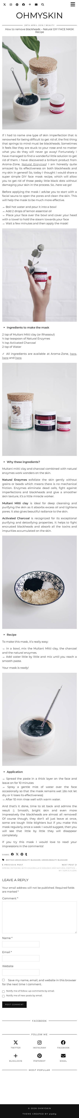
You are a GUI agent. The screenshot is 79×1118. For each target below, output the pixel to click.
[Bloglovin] (30, 4)
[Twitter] (4, 4)
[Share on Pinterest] (22, 854)
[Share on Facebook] (12, 854)
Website (7, 966)
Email (7, 952)
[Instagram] (11, 4)
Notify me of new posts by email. (24, 995)
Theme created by (39, 1114)
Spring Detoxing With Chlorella (20, 866)
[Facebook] (23, 4)
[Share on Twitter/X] (17, 854)
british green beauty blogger (23, 860)
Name (7, 938)
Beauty (50, 25)
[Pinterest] (17, 4)
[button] (74, 5)
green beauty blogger (55, 860)
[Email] (36, 4)
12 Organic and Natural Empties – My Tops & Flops (58, 867)
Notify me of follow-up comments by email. (30, 990)
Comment (10, 898)
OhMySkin (39, 15)
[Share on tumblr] (26, 854)
